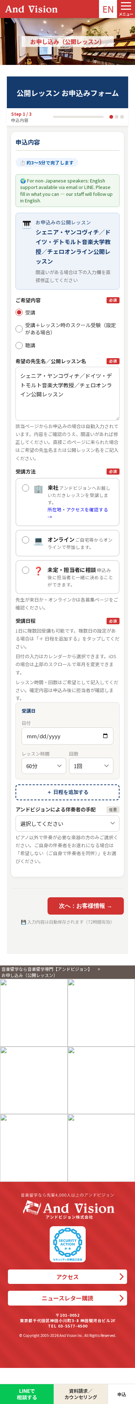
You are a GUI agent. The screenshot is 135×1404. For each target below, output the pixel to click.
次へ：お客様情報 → (85, 906)
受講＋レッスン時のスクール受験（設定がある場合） (70, 329)
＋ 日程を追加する (68, 792)
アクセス (67, 1276)
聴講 (30, 345)
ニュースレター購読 (67, 1298)
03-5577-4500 (72, 1326)
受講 (30, 312)
